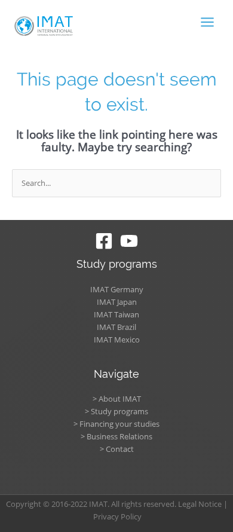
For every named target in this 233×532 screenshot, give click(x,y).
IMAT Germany (116, 289)
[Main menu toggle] (207, 21)
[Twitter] (129, 241)
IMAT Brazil (116, 327)
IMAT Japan (117, 301)
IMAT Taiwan (116, 314)
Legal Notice (200, 504)
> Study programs (116, 411)
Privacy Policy (117, 516)
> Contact (117, 449)
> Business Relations (116, 436)
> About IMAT (117, 398)
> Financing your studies (116, 423)
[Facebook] (104, 241)
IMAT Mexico (117, 339)
